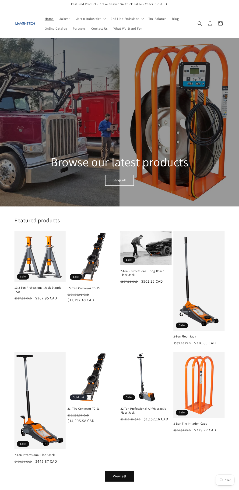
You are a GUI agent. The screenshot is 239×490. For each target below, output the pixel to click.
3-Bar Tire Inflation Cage (190, 424)
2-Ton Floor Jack (184, 336)
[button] (90, 19)
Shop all (119, 180)
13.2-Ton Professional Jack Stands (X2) (37, 290)
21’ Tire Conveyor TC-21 (83, 409)
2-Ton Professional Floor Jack (34, 455)
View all (119, 476)
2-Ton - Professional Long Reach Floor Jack (142, 273)
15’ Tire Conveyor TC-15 (83, 288)
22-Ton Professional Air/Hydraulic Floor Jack (143, 411)
